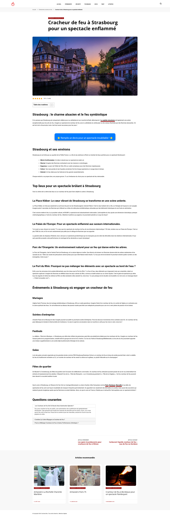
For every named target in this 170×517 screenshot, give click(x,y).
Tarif (102, 4)
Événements (68, 4)
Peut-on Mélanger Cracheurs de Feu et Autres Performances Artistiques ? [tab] (56, 423)
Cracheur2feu (44, 513)
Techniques (87, 4)
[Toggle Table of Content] (51, 104)
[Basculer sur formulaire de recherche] (161, 3)
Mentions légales (63, 513)
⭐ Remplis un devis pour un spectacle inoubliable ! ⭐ (85, 138)
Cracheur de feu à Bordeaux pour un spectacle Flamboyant (120, 493)
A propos (110, 4)
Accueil (59, 4)
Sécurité (78, 4)
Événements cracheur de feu (56, 18)
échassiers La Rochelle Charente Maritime (48, 493)
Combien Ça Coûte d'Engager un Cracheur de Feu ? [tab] (50, 419)
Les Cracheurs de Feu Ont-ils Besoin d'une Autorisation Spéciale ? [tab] (54, 406)
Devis (96, 4)
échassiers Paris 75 (78, 492)
